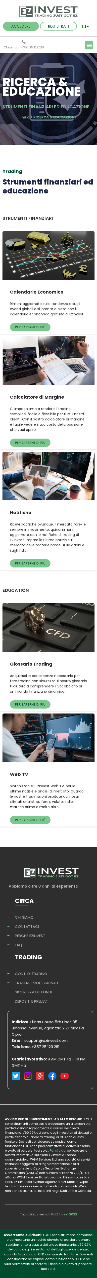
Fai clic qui (58, 1150)
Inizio (25, 117)
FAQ (18, 944)
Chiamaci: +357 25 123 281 (24, 47)
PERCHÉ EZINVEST (30, 935)
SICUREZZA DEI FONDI (33, 992)
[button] (21, 26)
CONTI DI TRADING (31, 973)
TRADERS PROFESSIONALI (36, 982)
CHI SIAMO (24, 917)
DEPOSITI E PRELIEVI (31, 1001)
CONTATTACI (27, 926)
